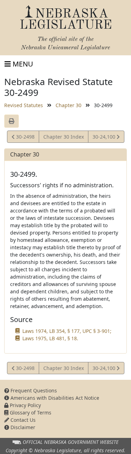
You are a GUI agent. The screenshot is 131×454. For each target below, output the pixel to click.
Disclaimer (22, 427)
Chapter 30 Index (63, 136)
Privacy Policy (24, 405)
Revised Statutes (23, 105)
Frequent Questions (33, 390)
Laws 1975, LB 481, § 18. (50, 338)
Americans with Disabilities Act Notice (54, 397)
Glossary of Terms (29, 412)
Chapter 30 (68, 105)
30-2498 (24, 138)
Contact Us (22, 420)
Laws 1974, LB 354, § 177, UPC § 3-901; (66, 331)
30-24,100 (104, 138)
